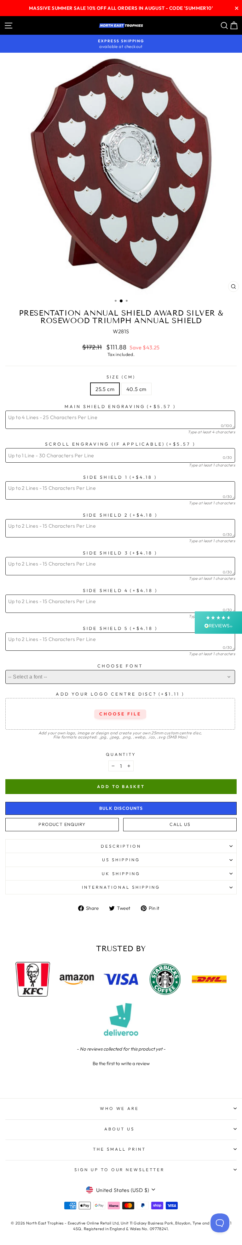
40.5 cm (136, 389)
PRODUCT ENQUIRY (61, 824)
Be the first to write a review (121, 1063)
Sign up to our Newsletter (119, 1169)
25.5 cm (104, 389)
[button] (121, 1062)
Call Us (180, 824)
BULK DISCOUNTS (121, 808)
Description (121, 846)
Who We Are (119, 1108)
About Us (119, 1128)
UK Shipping (121, 873)
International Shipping (121, 887)
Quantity (121, 754)
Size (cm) (121, 376)
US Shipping (121, 859)
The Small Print (119, 1149)
